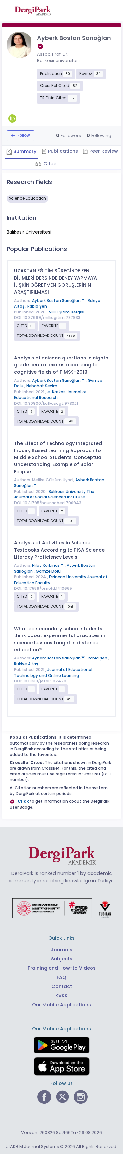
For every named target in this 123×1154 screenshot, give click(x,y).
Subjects (61, 959)
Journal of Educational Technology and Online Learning (53, 672)
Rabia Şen (37, 306)
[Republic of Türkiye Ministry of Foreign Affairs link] (61, 908)
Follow (23, 135)
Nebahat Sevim (41, 386)
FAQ (61, 977)
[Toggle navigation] (113, 8)
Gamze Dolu (48, 571)
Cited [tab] (49, 163)
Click (23, 801)
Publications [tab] (62, 151)
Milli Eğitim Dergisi (66, 312)
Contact (61, 986)
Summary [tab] (24, 151)
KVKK (61, 995)
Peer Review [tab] (103, 151)
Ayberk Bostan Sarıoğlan (57, 300)
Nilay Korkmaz (46, 565)
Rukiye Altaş (26, 664)
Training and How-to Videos (61, 968)
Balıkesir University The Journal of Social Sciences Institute (54, 494)
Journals (61, 949)
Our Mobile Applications (61, 1005)
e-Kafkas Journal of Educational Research (50, 395)
